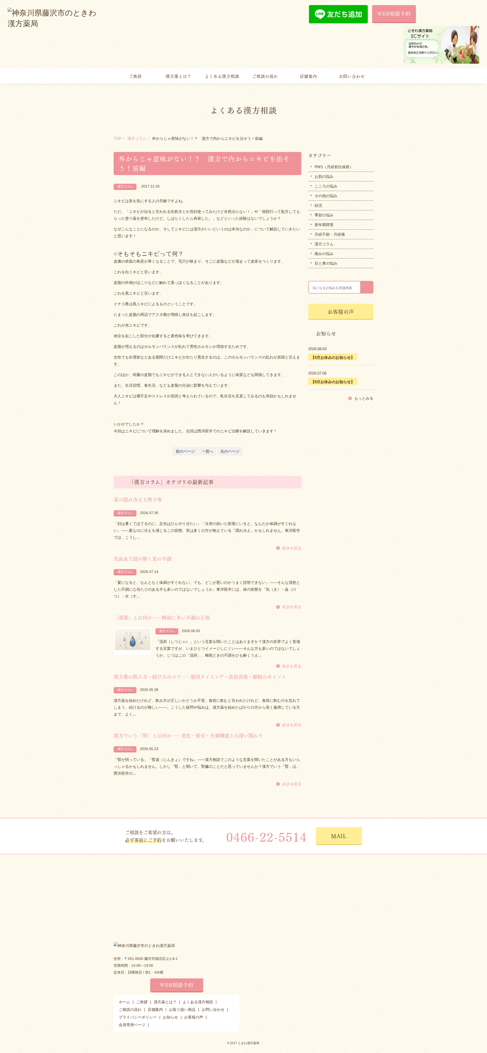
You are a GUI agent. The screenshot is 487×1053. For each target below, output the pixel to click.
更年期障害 (324, 225)
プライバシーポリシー (138, 1017)
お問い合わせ (352, 76)
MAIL (339, 835)
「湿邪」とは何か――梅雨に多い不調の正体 (162, 617)
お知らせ (170, 1017)
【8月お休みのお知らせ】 (333, 382)
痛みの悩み (324, 253)
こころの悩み (326, 186)
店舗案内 (308, 76)
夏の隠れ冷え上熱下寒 (138, 499)
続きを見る (291, 548)
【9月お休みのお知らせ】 (333, 357)
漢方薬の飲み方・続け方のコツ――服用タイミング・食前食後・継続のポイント (200, 676)
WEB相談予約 (394, 13)
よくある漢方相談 (222, 76)
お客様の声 (340, 311)
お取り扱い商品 (182, 1009)
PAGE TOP (243, 810)
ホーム (124, 1002)
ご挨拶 (135, 76)
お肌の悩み (324, 176)
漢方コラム (136, 138)
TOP (117, 138)
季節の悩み (324, 215)
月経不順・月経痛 (330, 234)
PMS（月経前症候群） (334, 167)
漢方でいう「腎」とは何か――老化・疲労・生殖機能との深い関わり (188, 735)
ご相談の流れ (265, 76)
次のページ (229, 451)
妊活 (318, 205)
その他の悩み (326, 196)
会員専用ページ (132, 1025)
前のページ (185, 451)
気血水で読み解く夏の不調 (142, 558)
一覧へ (207, 451)
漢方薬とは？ (179, 76)
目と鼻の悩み (326, 263)
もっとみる (363, 398)
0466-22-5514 (266, 836)
